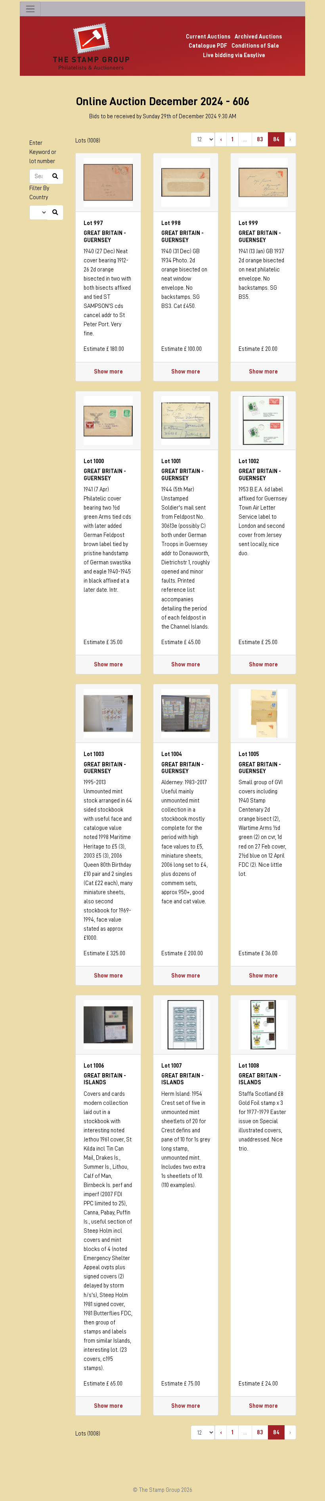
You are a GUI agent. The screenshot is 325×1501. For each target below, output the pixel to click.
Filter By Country (39, 192)
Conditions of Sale (255, 45)
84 (276, 139)
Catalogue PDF (208, 45)
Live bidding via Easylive (234, 55)
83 (260, 139)
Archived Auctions (258, 36)
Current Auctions (208, 36)
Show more (108, 371)
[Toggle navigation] (30, 9)
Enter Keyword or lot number (42, 152)
